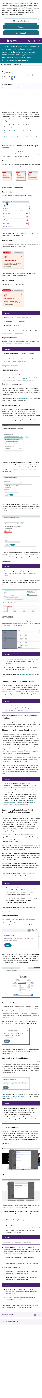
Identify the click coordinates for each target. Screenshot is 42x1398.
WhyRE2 (28, 573)
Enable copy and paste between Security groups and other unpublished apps (20, 771)
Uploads (21, 331)
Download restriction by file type (12, 1096)
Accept (21, 27)
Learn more (23, 60)
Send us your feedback (10, 1322)
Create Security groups (18, 759)
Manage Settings (21, 21)
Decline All (21, 33)
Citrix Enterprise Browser (12, 64)
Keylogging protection (26, 378)
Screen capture (24, 398)
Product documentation (17, 41)
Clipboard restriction (23, 710)
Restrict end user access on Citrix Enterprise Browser (16, 88)
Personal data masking (19, 623)
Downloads (22, 273)
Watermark (23, 359)
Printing (21, 233)
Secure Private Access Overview (15, 131)
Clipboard (22, 185)
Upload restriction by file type (11, 1051)
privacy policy (19, 6)
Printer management (26, 1305)
